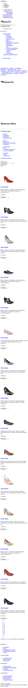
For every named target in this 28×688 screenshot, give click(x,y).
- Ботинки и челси (11, 69)
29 (4, 626)
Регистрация (9, 12)
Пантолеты (9, 44)
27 (4, 623)
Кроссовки (9, 41)
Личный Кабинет (7, 676)
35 (4, 634)
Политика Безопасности (9, 651)
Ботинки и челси (10, 39)
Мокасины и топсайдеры (12, 42)
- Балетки (10, 68)
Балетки (8, 35)
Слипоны (8, 50)
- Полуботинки (5, 72)
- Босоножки (17, 68)
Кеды (7, 40)
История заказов (7, 677)
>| (3, 636)
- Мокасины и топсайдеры (13, 70)
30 (4, 627)
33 (4, 631)
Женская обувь (7, 33)
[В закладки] (6, 197)
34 (4, 632)
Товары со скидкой (8, 670)
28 (4, 624)
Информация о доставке (9, 649)
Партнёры (5, 668)
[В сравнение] (8, 197)
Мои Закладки (6, 678)
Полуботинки (9, 45)
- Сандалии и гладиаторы (20, 72)
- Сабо (11, 72)
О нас (4, 648)
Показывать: (4, 164)
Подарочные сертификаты (9, 667)
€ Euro (5, 4)
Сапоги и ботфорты (11, 49)
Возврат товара (7, 659)
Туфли (7, 52)
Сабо (7, 46)
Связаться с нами (7, 658)
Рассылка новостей (8, 679)
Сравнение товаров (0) (6, 158)
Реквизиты (6, 647)
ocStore (8, 683)
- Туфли (21, 73)
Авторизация (9, 13)
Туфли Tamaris (4, 186)
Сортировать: (4, 161)
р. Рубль (6, 7)
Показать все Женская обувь (10, 54)
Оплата (5, 652)
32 (4, 630)
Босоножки (9, 36)
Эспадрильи (9, 53)
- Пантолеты (23, 70)
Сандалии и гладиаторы (12, 48)
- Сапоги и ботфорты (6, 73)
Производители (7, 666)
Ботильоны (9, 37)
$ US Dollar (6, 5)
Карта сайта (6, 660)
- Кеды (18, 69)
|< (3, 621)
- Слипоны (15, 73)
